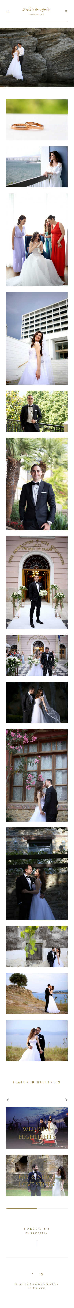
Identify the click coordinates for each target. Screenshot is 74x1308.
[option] (37, 1151)
